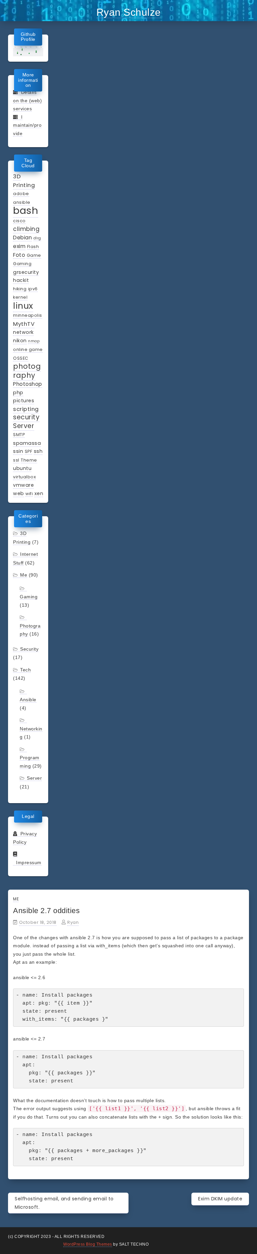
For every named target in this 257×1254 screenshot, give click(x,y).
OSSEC (20, 358)
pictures (23, 400)
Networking (31, 733)
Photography (30, 630)
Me (23, 575)
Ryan (73, 922)
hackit (21, 280)
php (18, 392)
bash (25, 210)
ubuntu (22, 468)
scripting (26, 409)
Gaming (22, 263)
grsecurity (26, 272)
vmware (23, 485)
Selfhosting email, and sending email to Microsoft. (64, 1202)
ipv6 (33, 289)
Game (34, 255)
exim (19, 246)
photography (27, 370)
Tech (25, 669)
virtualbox (24, 477)
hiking (19, 289)
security (26, 417)
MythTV (23, 324)
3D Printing (24, 180)
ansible (21, 202)
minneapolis (27, 315)
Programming (29, 762)
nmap (33, 341)
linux (23, 306)
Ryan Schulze (128, 12)
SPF (28, 451)
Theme (29, 460)
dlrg (37, 238)
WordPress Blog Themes (87, 1244)
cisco (19, 221)
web (18, 493)
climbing (26, 229)
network (23, 332)
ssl (16, 460)
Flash (33, 246)
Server (23, 425)
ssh (38, 451)
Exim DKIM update (220, 1198)
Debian (22, 237)
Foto (19, 254)
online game (28, 349)
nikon (20, 340)
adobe (21, 193)
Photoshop (27, 383)
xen (39, 493)
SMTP (19, 434)
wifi (29, 493)
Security (29, 649)
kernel (20, 297)
